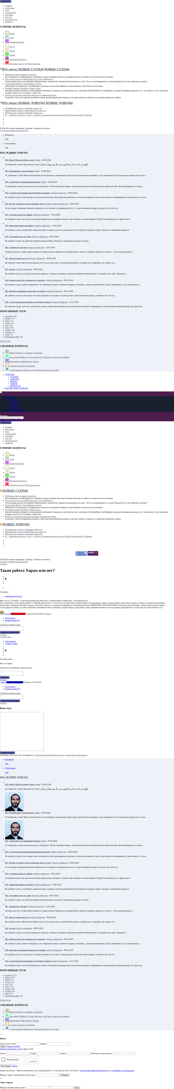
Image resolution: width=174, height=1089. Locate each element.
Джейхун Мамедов (58, 193)
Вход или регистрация (9, 420)
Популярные (10, 641)
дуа (6, 325)
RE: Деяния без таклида (16, 247)
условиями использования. (122, 1070)
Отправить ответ (7, 753)
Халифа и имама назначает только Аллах (23, 88)
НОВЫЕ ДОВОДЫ (59, 102)
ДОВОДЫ (9, 374)
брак (7, 321)
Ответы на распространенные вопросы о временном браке (30, 95)
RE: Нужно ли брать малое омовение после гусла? (28, 204)
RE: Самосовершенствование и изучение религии (28, 302)
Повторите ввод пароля (101, 1053)
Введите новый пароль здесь (12, 1087)
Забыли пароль (13, 1046)
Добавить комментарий (10, 625)
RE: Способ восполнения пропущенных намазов (27, 193)
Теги (7, 10)
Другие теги (5, 341)
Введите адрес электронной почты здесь (17, 1075)
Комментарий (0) (12, 620)
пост (7, 328)
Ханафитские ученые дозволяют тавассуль (23, 108)
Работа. (48, 614)
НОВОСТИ (15, 386)
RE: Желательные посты (16, 258)
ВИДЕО (13, 381)
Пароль (43, 1044)
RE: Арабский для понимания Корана (22, 182)
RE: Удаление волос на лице (18, 237)
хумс (7, 334)
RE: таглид (10, 269)
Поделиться (10, 618)
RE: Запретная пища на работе (19, 226)
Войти (15, 1066)
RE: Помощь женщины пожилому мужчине (25, 291)
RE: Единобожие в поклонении (19, 171)
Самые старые (11, 644)
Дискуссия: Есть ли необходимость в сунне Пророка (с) (29, 79)
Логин (3, 1053)
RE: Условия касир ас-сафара (18, 215)
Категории (9, 8)
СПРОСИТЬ (5, 1)
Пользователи (11, 19)
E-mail (33, 1053)
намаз (7, 330)
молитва (8, 316)
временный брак (12, 337)
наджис (8, 332)
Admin (37, 160)
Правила (9, 22)
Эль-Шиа (9, 15)
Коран (7, 318)
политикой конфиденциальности (49, 755)
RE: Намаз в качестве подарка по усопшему (25, 280)
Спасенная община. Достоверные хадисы (23, 84)
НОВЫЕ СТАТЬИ (56, 69)
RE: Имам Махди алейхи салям (19, 160)
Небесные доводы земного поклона (20, 75)
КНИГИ (13, 384)
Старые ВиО (10, 13)
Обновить (4, 677)
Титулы (8, 17)
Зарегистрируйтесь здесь (11, 1049)
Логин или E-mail (8, 1044)
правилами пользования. (77, 755)
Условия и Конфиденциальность (14, 131)
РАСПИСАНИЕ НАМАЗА (16, 388)
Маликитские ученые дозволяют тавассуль (23, 113)
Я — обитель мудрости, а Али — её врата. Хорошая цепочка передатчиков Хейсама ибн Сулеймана (48, 115)
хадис (7, 323)
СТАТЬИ (14, 377)
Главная (8, 6)
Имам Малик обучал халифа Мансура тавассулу (26, 110)
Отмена (3, 635)
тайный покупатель (13, 596)
